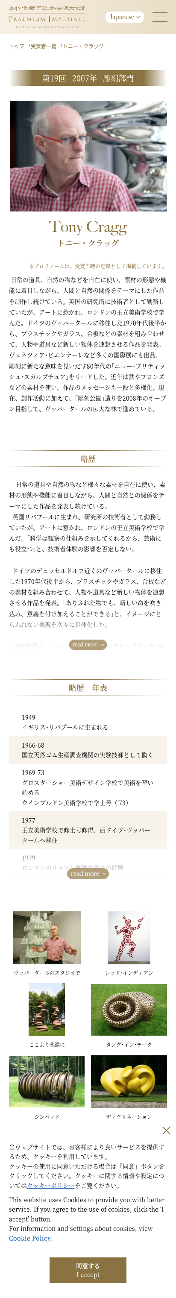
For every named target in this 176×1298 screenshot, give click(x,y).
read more (85, 644)
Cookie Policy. (31, 1237)
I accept (88, 1269)
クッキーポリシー (51, 1185)
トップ (17, 46)
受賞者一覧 (44, 46)
